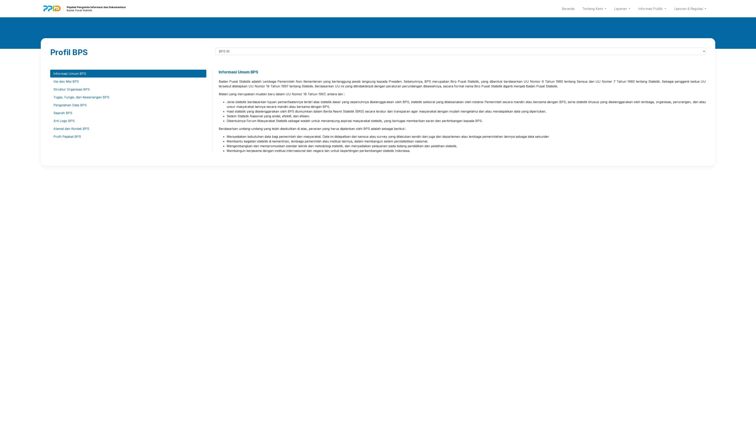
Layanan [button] (621, 9)
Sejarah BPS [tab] (62, 113)
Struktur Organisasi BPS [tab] (71, 89)
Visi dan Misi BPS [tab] (66, 81)
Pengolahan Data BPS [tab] (70, 105)
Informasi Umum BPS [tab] (69, 74)
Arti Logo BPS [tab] (64, 121)
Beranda (569, 8)
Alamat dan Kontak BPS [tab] (71, 129)
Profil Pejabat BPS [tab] (67, 137)
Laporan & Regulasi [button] (689, 9)
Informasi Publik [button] (650, 9)
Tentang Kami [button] (593, 9)
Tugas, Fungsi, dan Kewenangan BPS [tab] (81, 97)
